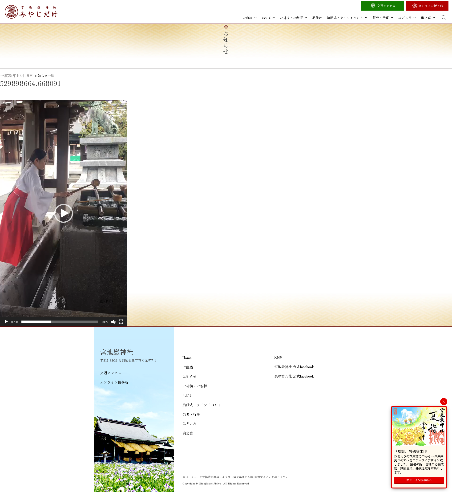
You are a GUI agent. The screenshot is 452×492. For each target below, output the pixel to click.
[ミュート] (113, 321)
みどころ (405, 17)
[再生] (6, 321)
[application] (63, 213)
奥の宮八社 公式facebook (294, 376)
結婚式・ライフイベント (345, 17)
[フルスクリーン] (121, 321)
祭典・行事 (380, 17)
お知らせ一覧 (44, 75)
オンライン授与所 (431, 6)
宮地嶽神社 (31, 12)
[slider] (59, 322)
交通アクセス (386, 6)
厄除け (317, 17)
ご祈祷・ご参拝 (291, 17)
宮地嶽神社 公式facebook (294, 366)
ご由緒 (247, 17)
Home (187, 357)
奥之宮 (426, 17)
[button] (63, 213)
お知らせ (268, 17)
